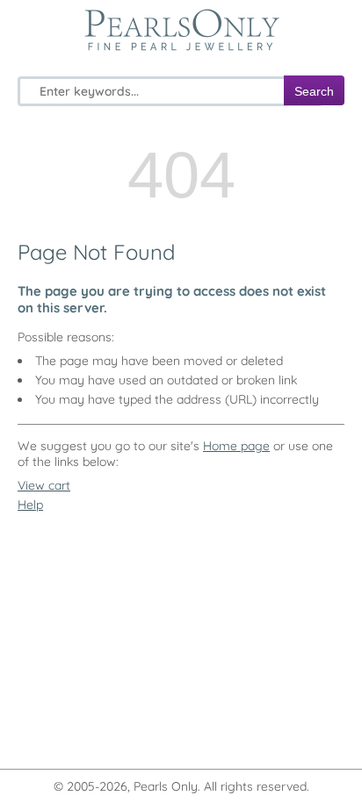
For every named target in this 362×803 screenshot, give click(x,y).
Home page (236, 446)
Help (30, 505)
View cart (44, 485)
